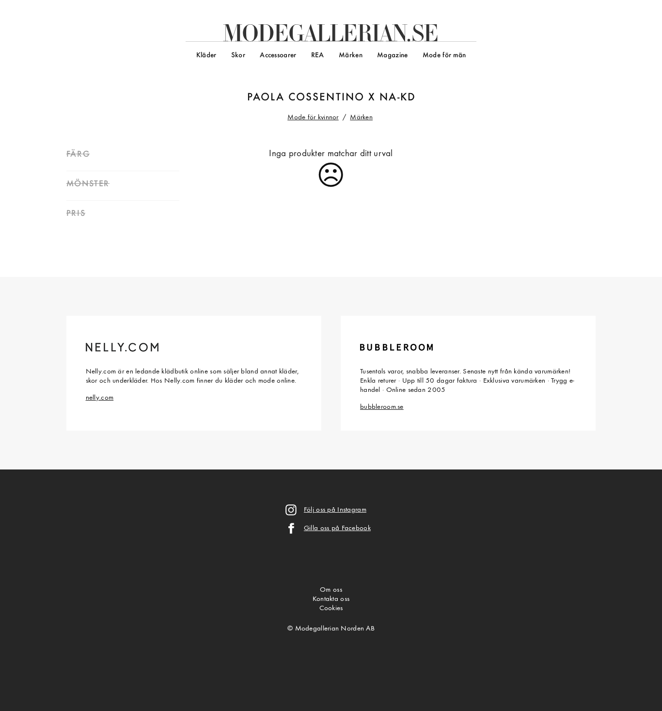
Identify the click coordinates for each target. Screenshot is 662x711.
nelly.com (100, 398)
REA (317, 55)
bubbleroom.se (382, 407)
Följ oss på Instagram (335, 510)
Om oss (331, 590)
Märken (351, 55)
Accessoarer (278, 55)
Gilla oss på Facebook (337, 528)
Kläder (206, 55)
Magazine (392, 55)
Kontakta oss (331, 599)
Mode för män (444, 55)
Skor (238, 55)
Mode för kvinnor (313, 117)
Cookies (331, 608)
